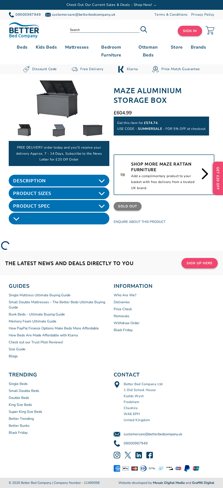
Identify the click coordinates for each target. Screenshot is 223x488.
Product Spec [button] (31, 206)
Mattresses (77, 47)
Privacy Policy (202, 14)
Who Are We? (125, 295)
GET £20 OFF (218, 178)
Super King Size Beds (25, 411)
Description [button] (29, 180)
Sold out (127, 206)
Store (177, 47)
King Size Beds (20, 404)
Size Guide (17, 349)
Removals (121, 316)
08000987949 (136, 443)
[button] (143, 30)
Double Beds (19, 397)
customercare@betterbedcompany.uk (153, 434)
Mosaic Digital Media (169, 483)
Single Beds (18, 383)
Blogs (13, 356)
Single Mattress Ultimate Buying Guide (40, 295)
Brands (198, 47)
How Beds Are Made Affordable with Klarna (43, 335)
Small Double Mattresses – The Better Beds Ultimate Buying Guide (57, 305)
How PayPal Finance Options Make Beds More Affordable (54, 328)
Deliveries (122, 302)
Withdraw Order (127, 323)
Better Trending (21, 418)
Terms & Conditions (171, 14)
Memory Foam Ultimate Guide (32, 321)
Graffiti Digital (203, 483)
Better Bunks (19, 425)
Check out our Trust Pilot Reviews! (36, 342)
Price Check (123, 309)
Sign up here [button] (200, 263)
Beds (22, 47)
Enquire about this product (140, 222)
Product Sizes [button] (32, 193)
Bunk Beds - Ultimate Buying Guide (37, 314)
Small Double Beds (24, 390)
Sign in (190, 31)
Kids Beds (46, 47)
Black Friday (123, 330)
